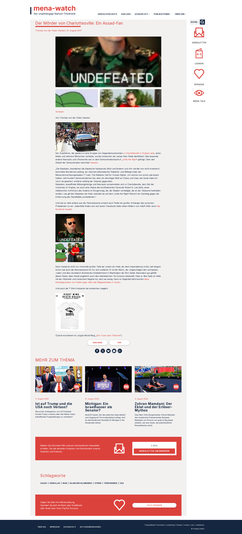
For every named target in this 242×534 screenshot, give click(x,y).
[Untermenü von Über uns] (185, 14)
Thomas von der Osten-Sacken (50, 30)
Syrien (98, 483)
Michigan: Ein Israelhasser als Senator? (98, 407)
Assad (43, 483)
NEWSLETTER (199, 42)
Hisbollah (55, 483)
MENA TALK (199, 101)
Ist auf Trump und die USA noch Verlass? (53, 405)
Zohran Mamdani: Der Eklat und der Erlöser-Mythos (153, 407)
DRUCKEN (97, 342)
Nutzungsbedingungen (90, 527)
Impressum (54, 527)
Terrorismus (110, 483)
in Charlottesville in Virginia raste (138, 153)
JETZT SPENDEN (154, 505)
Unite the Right (130, 159)
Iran (65, 483)
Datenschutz (70, 527)
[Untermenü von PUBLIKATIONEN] (170, 14)
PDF (119, 342)
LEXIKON (199, 63)
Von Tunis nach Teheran (108, 335)
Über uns (42, 527)
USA (122, 483)
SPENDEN (199, 84)
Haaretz (94, 162)
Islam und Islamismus (81, 483)
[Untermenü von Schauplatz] (149, 14)
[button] (97, 351)
